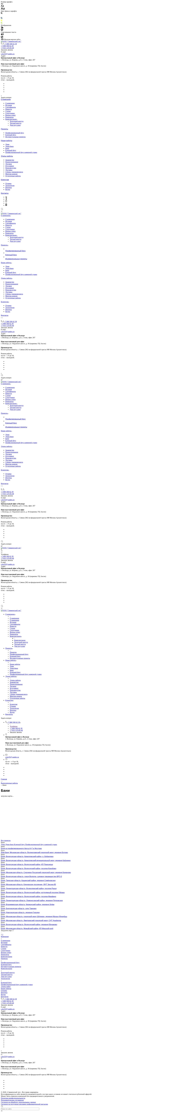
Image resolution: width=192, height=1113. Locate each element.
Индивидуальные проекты (15, 137)
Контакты (5, 193)
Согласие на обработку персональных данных (18, 1102)
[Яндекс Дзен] (6, 205)
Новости (8, 109)
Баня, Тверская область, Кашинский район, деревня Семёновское (28, 880)
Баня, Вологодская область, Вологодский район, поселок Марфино (28, 896)
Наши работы (6, 141)
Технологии (9, 185)
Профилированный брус (14, 133)
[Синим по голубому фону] (1, 18)
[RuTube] (6, 201)
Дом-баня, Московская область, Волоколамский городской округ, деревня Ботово (34, 852)
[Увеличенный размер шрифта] (3, 9)
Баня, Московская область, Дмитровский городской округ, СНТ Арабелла (31, 920)
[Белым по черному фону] (1, 16)
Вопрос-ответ (10, 115)
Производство (10, 168)
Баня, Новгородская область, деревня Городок (20, 912)
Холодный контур (16, 121)
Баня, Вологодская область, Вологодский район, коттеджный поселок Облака (33, 892)
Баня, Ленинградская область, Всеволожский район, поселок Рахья (29, 888)
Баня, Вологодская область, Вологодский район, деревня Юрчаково (29, 924)
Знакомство (9, 160)
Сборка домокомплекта (14, 172)
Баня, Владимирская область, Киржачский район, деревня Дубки (27, 904)
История (8, 105)
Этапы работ (6, 986)
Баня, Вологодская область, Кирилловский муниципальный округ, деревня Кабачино (36, 860)
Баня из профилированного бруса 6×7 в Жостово (21, 848)
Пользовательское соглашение (12, 1100)
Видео (7, 189)
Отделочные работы (13, 176)
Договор (8, 164)
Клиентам (5, 180)
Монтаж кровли (11, 174)
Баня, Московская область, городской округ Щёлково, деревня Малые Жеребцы (34, 916)
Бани (7, 148)
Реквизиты (9, 117)
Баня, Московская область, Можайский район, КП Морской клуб (27, 928)
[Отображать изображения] (2, 27)
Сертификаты (10, 107)
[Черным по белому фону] (1, 13)
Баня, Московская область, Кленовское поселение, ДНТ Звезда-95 (28, 884)
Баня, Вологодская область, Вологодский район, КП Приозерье (27, 864)
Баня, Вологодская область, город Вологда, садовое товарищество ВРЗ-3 (31, 876)
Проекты (4, 129)
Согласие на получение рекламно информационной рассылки (24, 1104)
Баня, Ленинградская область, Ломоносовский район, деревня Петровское (32, 900)
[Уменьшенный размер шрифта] (2, 4)
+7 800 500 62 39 (10, 44)
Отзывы (8, 183)
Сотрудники (10, 113)
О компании (6, 99)
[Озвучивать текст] (2, 35)
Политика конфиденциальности (13, 1098)
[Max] (6, 203)
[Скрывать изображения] (2, 30)
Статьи (8, 111)
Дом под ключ (15, 125)
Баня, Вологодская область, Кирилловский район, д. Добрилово (27, 856)
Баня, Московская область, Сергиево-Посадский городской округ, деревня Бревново (36, 872)
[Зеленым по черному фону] (1, 23)
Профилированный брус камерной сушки (21, 152)
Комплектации (11, 119)
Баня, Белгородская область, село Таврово (18, 908)
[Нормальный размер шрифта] (2, 6)
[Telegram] (6, 199)
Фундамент (9, 166)
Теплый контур (15, 123)
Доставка (8, 170)
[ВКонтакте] (6, 197)
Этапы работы (7, 156)
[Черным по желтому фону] (1, 21)
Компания (5, 936)
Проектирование (11, 162)
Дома (7, 144)
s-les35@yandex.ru (7, 54)
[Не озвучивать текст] (2, 37)
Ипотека (8, 187)
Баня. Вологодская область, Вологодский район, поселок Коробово (28, 868)
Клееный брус (10, 135)
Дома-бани (9, 146)
